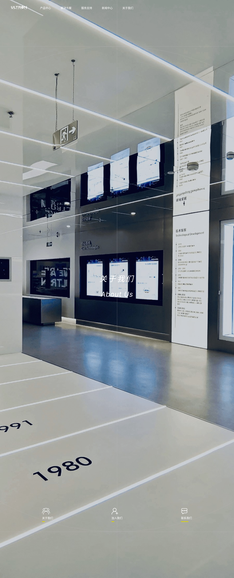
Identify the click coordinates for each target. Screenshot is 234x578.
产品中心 (45, 8)
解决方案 (66, 8)
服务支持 (86, 8)
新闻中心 (107, 8)
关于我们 (127, 8)
